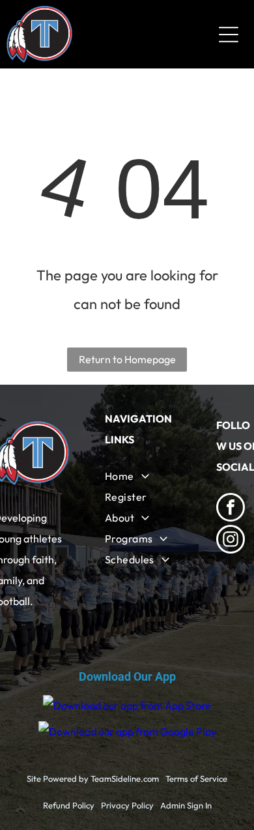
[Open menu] (228, 34)
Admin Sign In (186, 805)
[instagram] (230, 541)
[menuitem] (143, 476)
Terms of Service (196, 778)
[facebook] (230, 509)
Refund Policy (68, 805)
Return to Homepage (127, 359)
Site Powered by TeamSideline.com (93, 778)
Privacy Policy (127, 805)
